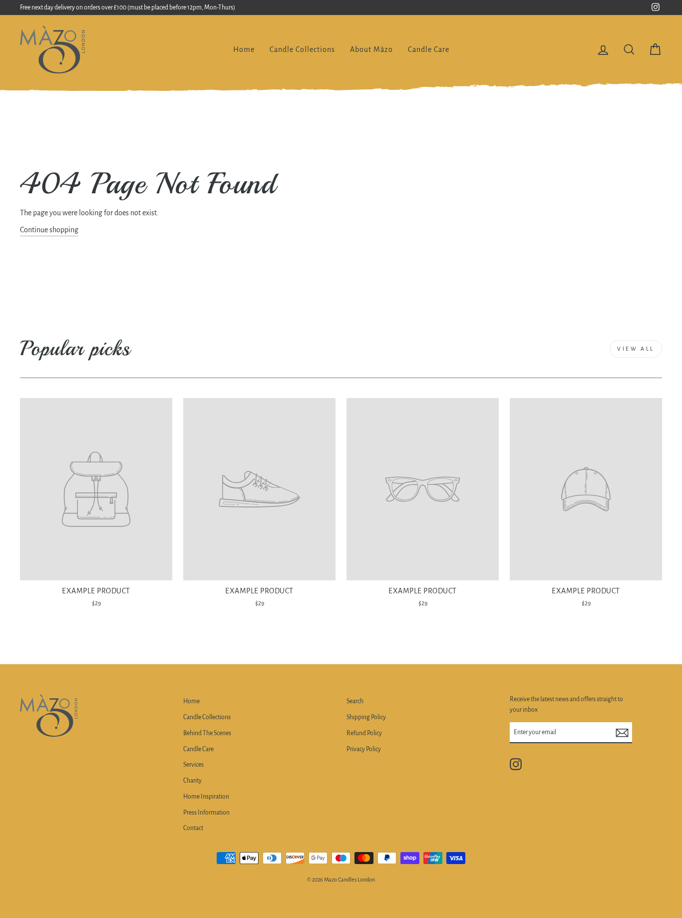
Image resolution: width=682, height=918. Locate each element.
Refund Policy (364, 733)
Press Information (206, 812)
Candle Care (428, 49)
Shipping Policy (366, 717)
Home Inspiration (206, 796)
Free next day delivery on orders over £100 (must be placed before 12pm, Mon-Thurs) (127, 7)
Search (354, 701)
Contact (193, 828)
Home (244, 49)
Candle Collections (302, 49)
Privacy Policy (363, 749)
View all (636, 349)
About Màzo (371, 49)
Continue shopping (49, 230)
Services (193, 764)
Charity (192, 780)
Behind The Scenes (207, 733)
